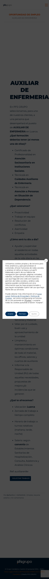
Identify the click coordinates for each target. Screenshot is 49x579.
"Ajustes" (28, 300)
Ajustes (34, 314)
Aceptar (10, 314)
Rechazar (22, 314)
